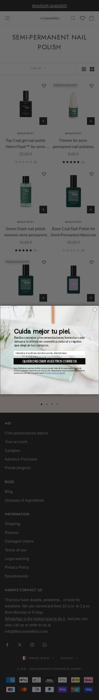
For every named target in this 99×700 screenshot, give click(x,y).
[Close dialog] (95, 309)
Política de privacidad (55, 373)
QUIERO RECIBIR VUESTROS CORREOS (49, 361)
